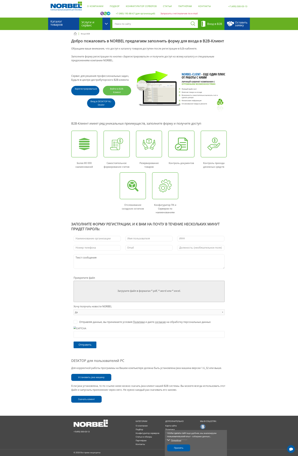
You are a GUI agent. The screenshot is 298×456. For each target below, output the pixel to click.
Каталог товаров (56, 23)
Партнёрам (185, 6)
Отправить (85, 344)
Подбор (115, 6)
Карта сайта (171, 425)
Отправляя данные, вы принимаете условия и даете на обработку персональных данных (145, 322)
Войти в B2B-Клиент (117, 90)
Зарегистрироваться (86, 88)
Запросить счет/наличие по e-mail (179, 13)
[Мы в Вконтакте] (202, 426)
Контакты (204, 6)
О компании (95, 6)
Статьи (167, 6)
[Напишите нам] (291, 449)
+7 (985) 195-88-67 (125, 13)
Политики (139, 322)
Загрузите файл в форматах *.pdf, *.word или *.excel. (149, 291)
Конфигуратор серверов (141, 6)
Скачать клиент (86, 399)
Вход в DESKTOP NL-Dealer (101, 103)
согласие (160, 322)
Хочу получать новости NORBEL (93, 306)
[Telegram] (291, 440)
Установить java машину (91, 377)
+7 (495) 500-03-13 (237, 6)
